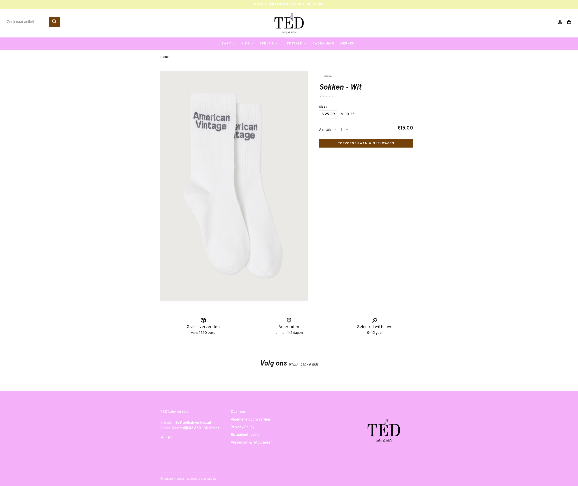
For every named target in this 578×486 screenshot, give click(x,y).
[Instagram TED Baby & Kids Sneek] (170, 438)
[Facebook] (162, 438)
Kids (245, 44)
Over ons (238, 412)
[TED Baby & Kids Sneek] (383, 432)
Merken (347, 44)
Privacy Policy (242, 427)
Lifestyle (293, 44)
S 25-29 (328, 114)
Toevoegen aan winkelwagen (366, 143)
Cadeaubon (324, 44)
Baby (226, 44)
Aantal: (325, 130)
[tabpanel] (234, 186)
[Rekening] (561, 23)
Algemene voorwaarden (250, 419)
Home (164, 57)
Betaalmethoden (245, 435)
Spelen (266, 44)
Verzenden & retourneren (252, 442)
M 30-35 (347, 114)
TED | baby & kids (303, 364)
